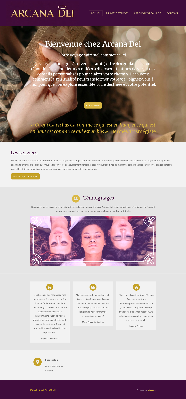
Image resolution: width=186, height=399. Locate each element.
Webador (152, 390)
